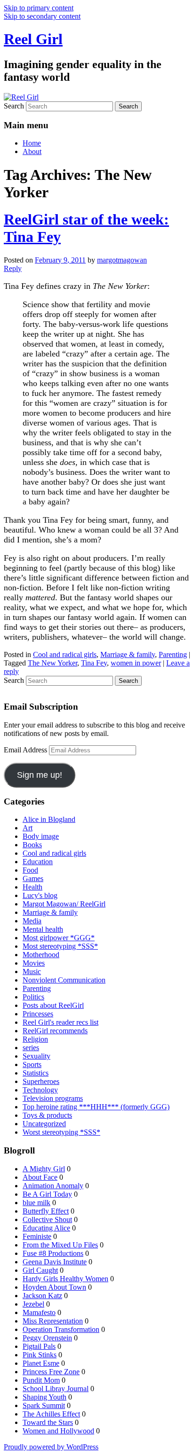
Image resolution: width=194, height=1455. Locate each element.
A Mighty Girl (44, 1169)
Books (32, 845)
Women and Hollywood (58, 1431)
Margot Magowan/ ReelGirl (64, 904)
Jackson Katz (42, 1296)
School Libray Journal (56, 1389)
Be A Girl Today (47, 1194)
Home (32, 143)
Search (14, 106)
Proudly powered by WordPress (51, 1447)
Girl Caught (40, 1270)
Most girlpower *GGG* (59, 938)
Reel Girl (33, 39)
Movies (34, 963)
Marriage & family (127, 654)
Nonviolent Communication (64, 980)
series (31, 1048)
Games (33, 878)
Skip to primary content (38, 8)
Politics (33, 997)
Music (32, 971)
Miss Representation (53, 1321)
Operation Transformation (61, 1329)
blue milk (36, 1203)
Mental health (43, 929)
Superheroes (41, 1081)
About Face (40, 1177)
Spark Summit (44, 1405)
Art (27, 828)
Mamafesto (39, 1312)
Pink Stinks (40, 1355)
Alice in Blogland (49, 819)
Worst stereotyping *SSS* (61, 1132)
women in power (136, 663)
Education (38, 862)
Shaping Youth (44, 1397)
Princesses (38, 1014)
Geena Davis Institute (55, 1262)
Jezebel (33, 1304)
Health (32, 887)
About (32, 151)
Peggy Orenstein (47, 1338)
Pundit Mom (41, 1380)
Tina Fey (94, 663)
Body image (41, 836)
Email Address (26, 750)
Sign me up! (39, 775)
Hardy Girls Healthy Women (65, 1279)
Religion (35, 1039)
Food (30, 870)
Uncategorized (44, 1124)
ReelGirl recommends (55, 1031)
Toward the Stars (48, 1422)
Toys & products (47, 1115)
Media (32, 921)
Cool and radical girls (65, 654)
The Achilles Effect (51, 1414)
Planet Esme (41, 1363)
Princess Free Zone (51, 1372)
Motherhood (41, 955)
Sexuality (36, 1056)
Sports (32, 1064)
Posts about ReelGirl (53, 1005)
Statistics (35, 1073)
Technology (40, 1090)
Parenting (173, 654)
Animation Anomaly (53, 1186)
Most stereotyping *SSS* (60, 946)
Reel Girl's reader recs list (60, 1022)
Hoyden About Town (54, 1287)
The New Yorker (52, 663)
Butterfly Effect (46, 1211)
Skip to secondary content (42, 16)
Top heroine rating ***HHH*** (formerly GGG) (96, 1107)
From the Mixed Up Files (60, 1245)
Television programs (53, 1098)
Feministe (37, 1236)
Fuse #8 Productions (53, 1253)
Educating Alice (46, 1228)
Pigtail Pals (39, 1346)
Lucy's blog (40, 895)
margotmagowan (122, 260)
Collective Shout (47, 1219)
